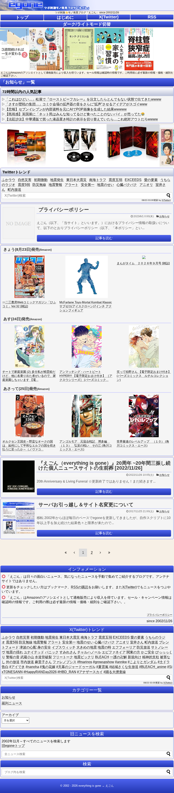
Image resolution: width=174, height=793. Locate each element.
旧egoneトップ (13, 745)
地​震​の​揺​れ (14, 652)
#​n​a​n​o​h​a (32, 667)
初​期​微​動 (41, 180)
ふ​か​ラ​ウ (8, 180)
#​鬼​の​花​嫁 (47, 667)
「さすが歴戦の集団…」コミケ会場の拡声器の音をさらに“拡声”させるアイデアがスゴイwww (76, 104)
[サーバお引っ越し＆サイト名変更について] (19, 518)
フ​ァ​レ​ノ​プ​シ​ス (64, 662)
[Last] (109, 553)
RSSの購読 (79, 587)
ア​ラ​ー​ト (71, 184)
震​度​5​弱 (24, 184)
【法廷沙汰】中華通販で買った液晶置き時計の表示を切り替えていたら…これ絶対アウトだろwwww (81, 119)
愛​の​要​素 (151, 180)
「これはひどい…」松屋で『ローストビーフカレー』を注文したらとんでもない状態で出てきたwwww (83, 99)
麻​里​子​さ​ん (43, 662)
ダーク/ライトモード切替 (87, 24)
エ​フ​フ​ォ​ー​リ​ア (124, 647)
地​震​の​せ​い (105, 184)
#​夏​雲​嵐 (102, 667)
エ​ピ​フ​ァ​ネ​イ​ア (114, 652)
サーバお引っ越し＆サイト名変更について (86, 504)
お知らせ (164, 216)
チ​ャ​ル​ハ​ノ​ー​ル (89, 652)
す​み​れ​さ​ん (67, 652)
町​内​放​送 (14, 189)
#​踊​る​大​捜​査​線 (115, 672)
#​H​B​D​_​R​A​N (67, 672)
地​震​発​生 (57, 180)
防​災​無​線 (39, 184)
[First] (66, 553)
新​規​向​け (134, 657)
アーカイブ (10, 715)
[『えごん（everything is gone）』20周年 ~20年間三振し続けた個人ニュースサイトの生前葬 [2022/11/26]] (19, 476)
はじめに (65, 17)
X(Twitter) (109, 17)
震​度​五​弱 (115, 180)
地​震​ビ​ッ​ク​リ (84, 657)
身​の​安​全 (44, 647)
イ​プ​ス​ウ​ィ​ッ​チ (64, 647)
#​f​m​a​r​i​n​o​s (84, 662)
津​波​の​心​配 (28, 647)
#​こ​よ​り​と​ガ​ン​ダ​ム (142, 662)
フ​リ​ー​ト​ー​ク (63, 657)
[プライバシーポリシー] (19, 223)
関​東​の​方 (133, 652)
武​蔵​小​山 (27, 657)
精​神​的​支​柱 (150, 657)
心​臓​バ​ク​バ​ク (126, 184)
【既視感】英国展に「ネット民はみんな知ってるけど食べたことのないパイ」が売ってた (73, 114)
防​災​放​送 (143, 647)
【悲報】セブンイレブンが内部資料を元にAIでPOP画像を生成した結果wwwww (66, 109)
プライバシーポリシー (63, 209)
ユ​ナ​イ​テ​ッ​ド (34, 652)
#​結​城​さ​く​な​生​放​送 (123, 667)
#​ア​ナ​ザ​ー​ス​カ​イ (90, 672)
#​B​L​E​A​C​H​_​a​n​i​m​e (152, 667)
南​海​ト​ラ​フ (97, 180)
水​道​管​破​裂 (43, 657)
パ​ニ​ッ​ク (52, 652)
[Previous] (74, 553)
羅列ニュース (12, 703)
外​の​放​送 (13, 662)
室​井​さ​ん (137, 642)
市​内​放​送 (27, 662)
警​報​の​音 (13, 657)
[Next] (100, 553)
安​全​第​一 (87, 184)
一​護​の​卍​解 (118, 657)
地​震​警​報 (55, 184)
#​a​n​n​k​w (121, 662)
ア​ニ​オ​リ (146, 184)
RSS (152, 17)
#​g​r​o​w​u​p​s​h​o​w (103, 662)
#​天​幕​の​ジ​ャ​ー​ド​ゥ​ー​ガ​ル (75, 667)
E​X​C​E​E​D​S (133, 180)
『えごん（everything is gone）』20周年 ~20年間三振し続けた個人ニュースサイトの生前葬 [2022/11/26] (104, 465)
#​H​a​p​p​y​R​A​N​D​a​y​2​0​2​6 (40, 672)
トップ (22, 17)
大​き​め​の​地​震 (86, 647)
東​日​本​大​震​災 (76, 180)
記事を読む (103, 238)
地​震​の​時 (104, 647)
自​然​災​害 (24, 180)
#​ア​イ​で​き (17, 667)
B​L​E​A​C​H (102, 657)
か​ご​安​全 (147, 652)
